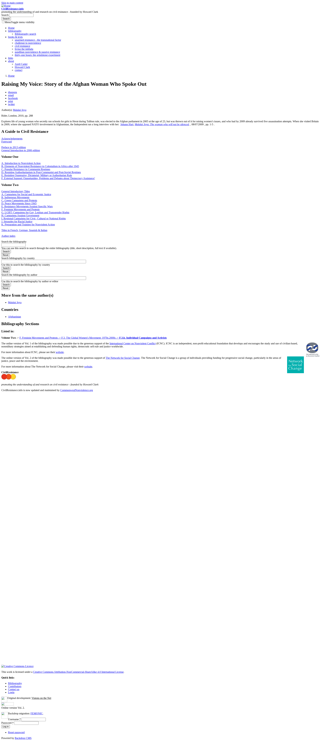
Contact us (13, 689)
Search (5, 15)
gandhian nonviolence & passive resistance (37, 52)
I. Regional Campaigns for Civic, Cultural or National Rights (33, 218)
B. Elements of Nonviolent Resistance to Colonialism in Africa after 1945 (40, 166)
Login (11, 692)
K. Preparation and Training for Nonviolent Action (28, 224)
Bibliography (15, 683)
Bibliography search (25, 33)
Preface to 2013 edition (13, 147)
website (60, 352)
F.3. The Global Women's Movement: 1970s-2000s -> (90, 337)
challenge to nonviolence (28, 43)
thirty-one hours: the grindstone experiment (37, 55)
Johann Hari (126, 124)
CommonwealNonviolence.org (76, 390)
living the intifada (24, 49)
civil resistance (22, 46)
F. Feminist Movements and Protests (20, 209)
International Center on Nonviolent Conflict (133, 343)
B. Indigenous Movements (15, 197)
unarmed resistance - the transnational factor (38, 40)
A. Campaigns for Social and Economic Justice (26, 194)
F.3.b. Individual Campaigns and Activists (143, 337)
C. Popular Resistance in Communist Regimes (25, 169)
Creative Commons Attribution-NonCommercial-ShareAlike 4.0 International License (78, 671)
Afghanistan (14, 316)
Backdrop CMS (23, 738)
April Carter (21, 64)
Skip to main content (12, 2)
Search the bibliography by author (19, 274)
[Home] (6, 5)
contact (18, 70)
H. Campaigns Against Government (20, 215)
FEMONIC (37, 713)
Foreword (6, 141)
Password (7, 722)
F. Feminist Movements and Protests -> (40, 337)
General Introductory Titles (15, 191)
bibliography (14, 30)
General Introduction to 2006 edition (20, 150)
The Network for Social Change (123, 357)
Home (11, 27)
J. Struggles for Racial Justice (16, 221)
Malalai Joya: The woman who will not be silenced (162, 124)
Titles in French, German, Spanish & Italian (24, 230)
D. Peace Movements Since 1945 (19, 203)
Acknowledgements (11, 138)
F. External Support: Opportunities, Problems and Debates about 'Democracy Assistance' (48, 178)
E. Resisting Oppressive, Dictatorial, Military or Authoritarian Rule (36, 175)
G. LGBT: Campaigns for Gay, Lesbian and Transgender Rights (35, 212)
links (10, 58)
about (11, 61)
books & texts (15, 37)
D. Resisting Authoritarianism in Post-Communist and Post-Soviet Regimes (41, 172)
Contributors (14, 686)
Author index (8, 235)
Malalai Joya (19, 110)
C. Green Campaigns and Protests (19, 200)
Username (14, 719)
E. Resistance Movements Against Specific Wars (27, 206)
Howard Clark (22, 67)
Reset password (16, 732)
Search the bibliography (13, 241)
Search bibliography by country (18, 258)
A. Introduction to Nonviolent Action (21, 163)
